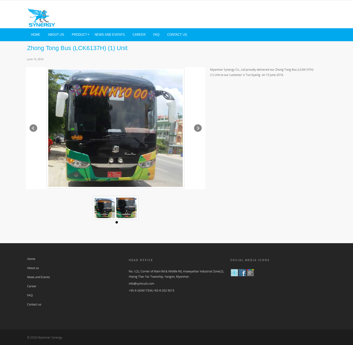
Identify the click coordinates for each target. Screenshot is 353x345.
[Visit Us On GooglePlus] (250, 275)
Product (79, 34)
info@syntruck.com (141, 284)
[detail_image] (105, 208)
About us (56, 34)
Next (198, 128)
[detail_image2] (126, 208)
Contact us (177, 34)
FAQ (156, 34)
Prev (33, 128)
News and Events (110, 34)
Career (139, 34)
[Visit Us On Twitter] (234, 275)
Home (35, 34)
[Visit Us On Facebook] (242, 275)
